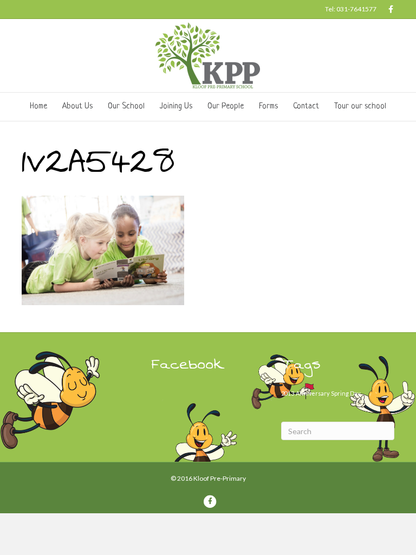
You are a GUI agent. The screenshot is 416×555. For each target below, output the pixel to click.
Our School (126, 106)
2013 (287, 393)
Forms (268, 106)
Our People (225, 106)
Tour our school (360, 106)
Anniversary (312, 393)
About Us (77, 106)
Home (38, 106)
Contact (306, 106)
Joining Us (176, 106)
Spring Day (345, 393)
